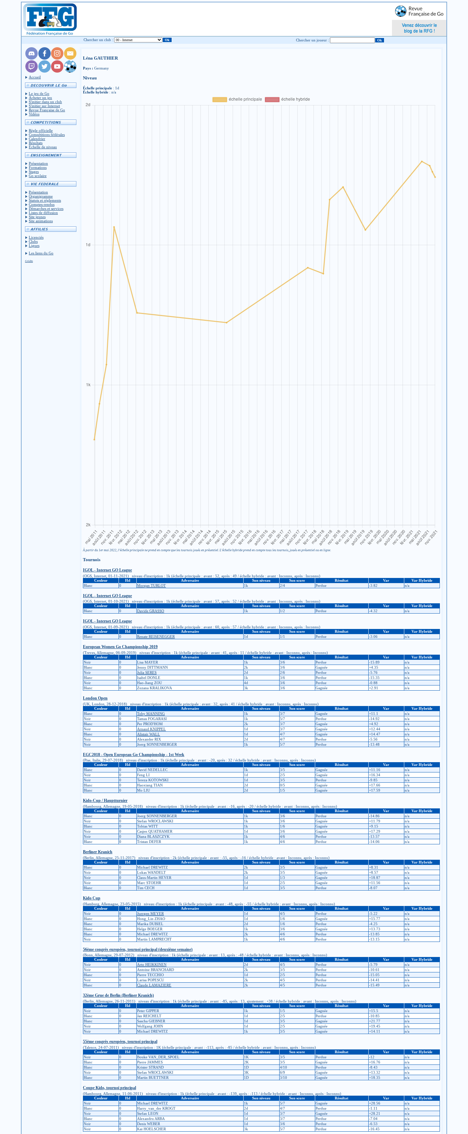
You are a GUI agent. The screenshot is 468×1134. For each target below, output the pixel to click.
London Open (95, 698)
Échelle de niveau (43, 147)
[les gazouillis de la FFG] (44, 71)
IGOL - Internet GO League (107, 570)
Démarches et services (46, 208)
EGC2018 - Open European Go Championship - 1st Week (133, 754)
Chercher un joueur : (312, 40)
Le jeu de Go (39, 93)
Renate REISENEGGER (156, 636)
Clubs (33, 241)
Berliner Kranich (97, 851)
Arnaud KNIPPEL (151, 729)
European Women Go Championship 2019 (120, 646)
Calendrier (37, 139)
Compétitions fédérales (47, 135)
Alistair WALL (148, 734)
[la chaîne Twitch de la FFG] (31, 71)
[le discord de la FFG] (31, 58)
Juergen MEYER (150, 913)
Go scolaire (38, 176)
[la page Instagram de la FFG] (57, 58)
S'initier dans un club (45, 102)
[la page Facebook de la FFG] (44, 58)
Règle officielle (41, 130)
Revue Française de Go (47, 110)
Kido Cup (91, 898)
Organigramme (41, 196)
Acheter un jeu (40, 98)
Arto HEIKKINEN (152, 964)
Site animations (41, 221)
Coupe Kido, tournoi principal (109, 1087)
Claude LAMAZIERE (154, 985)
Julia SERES (147, 672)
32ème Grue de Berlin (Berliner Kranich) (118, 995)
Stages (34, 171)
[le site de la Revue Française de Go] (70, 71)
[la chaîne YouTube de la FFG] (57, 71)
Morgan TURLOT (151, 585)
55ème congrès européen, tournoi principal (120, 1041)
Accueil (35, 77)
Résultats (35, 143)
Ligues (34, 245)
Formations (38, 167)
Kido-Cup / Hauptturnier (105, 800)
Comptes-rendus (41, 204)
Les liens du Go (41, 253)
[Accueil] (49, 19)
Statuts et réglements (45, 200)
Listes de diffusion (43, 213)
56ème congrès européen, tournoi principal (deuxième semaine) (138, 949)
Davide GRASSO (150, 611)
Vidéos (34, 114)
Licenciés (36, 237)
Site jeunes (37, 217)
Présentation (38, 163)
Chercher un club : (98, 40)
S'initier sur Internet (44, 106)
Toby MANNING (151, 713)
